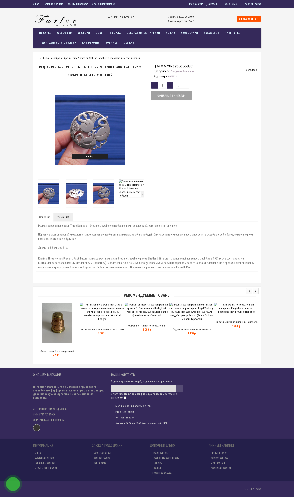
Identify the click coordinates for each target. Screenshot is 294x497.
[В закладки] (179, 85)
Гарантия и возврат (77, 3)
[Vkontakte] (36, 427)
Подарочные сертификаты (166, 457)
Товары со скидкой (162, 472)
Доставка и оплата (53, 3)
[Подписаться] (179, 388)
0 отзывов (251, 69)
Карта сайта (100, 462)
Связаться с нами (103, 452)
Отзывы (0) (63, 217)
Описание (44, 217)
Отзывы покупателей (103, 3)
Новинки (111, 42)
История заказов (219, 457)
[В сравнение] (185, 85)
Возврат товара (102, 457)
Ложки (170, 33)
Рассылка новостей (221, 467)
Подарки (45, 33)
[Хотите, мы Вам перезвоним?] (13, 484)
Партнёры (157, 462)
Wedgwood (64, 33)
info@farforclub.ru (124, 411)
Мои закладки (218, 462)
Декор (100, 33)
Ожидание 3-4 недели (171, 95)
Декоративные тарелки (143, 33)
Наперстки (233, 33)
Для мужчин (91, 42)
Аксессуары (189, 33)
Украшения (211, 33)
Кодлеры (83, 33)
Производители (160, 452)
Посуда (115, 33)
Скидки (128, 42)
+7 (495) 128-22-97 (121, 17)
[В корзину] (48, 346)
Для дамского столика (59, 42)
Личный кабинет (219, 452)
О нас (36, 3)
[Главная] (37, 58)
